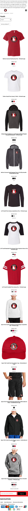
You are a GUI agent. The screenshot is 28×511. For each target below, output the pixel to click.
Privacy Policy (3, 504)
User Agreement (8, 502)
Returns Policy (11, 504)
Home (1, 13)
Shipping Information (18, 502)
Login (1, 502)
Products (6, 13)
